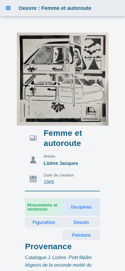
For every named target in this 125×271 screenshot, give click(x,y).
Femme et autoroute (63, 138)
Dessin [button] (81, 222)
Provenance (48, 246)
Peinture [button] (81, 235)
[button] (8, 8)
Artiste (49, 156)
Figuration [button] (44, 222)
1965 (49, 182)
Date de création (59, 175)
